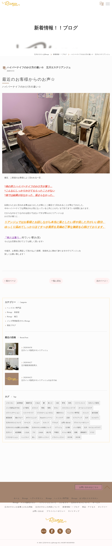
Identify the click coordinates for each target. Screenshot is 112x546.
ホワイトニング (31, 417)
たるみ (27, 432)
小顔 (57, 403)
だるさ (37, 403)
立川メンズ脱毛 (93, 403)
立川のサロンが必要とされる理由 (19, 507)
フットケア (59, 417)
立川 (86, 417)
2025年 (69, 437)
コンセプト (95, 417)
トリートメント (80, 403)
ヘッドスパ (25, 437)
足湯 (68, 417)
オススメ (35, 408)
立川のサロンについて (13, 422)
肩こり (50, 403)
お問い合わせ (65, 422)
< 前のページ (10, 281)
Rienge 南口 (12, 317)
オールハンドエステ (85, 408)
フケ (33, 432)
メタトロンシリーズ (68, 408)
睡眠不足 (29, 403)
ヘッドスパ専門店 (14, 308)
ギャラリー (102, 507)
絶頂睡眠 (18, 432)
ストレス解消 (66, 432)
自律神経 (20, 403)
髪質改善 (9, 417)
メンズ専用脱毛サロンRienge (18, 321)
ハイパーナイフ (28, 413)
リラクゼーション (12, 437)
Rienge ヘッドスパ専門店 (57, 498)
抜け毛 (48, 432)
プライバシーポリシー (81, 422)
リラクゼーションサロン (45, 413)
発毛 (69, 403)
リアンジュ (58, 427)
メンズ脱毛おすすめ (13, 408)
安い (33, 437)
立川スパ (9, 432)
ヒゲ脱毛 (26, 408)
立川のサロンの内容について (41, 427)
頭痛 (75, 432)
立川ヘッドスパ (43, 437)
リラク (92, 432)
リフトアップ (77, 417)
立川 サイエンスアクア (92, 427)
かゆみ (41, 432)
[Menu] (108, 4)
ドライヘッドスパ (58, 437)
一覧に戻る (56, 281)
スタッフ (46, 422)
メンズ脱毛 (77, 427)
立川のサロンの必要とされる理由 (17, 427)
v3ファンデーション (13, 413)
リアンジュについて (47, 503)
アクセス (55, 422)
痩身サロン (60, 413)
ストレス (86, 413)
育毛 (63, 403)
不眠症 (56, 432)
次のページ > (102, 281)
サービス (27, 422)
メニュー (37, 422)
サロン (56, 408)
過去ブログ (11, 325)
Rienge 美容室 (13, 312)
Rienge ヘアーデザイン (32, 498)
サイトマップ (73, 511)
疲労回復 (95, 413)
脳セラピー (19, 417)
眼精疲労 (84, 432)
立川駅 (67, 427)
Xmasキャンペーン (46, 417)
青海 (42, 408)
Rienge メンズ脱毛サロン (25, 503)
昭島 (49, 408)
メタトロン (10, 403)
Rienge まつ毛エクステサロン (85, 498)
